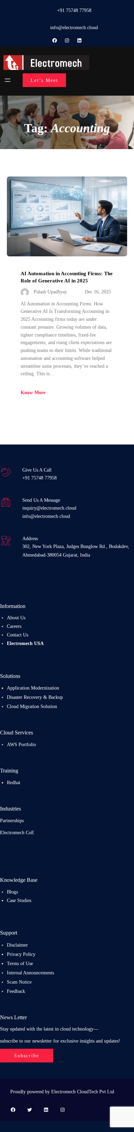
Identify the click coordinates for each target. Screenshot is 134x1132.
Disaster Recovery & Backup (35, 697)
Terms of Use (20, 963)
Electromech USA (25, 643)
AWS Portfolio (21, 744)
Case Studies (19, 900)
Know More (33, 392)
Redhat (13, 782)
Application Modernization (33, 688)
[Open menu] (7, 80)
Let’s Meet (44, 80)
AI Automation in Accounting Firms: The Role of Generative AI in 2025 (67, 277)
